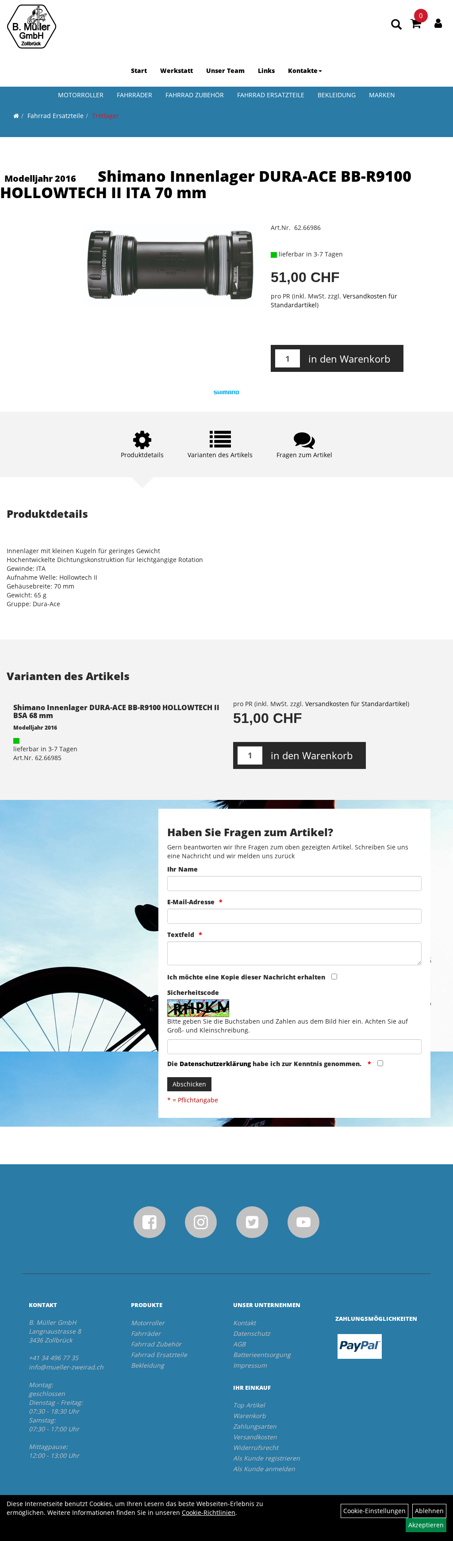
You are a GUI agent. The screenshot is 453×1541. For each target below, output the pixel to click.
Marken (382, 95)
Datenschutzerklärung (215, 1063)
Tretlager (105, 115)
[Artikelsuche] (396, 25)
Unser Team (225, 70)
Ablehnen (429, 1511)
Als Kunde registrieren (266, 1458)
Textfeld (180, 934)
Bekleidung (337, 95)
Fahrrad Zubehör (194, 95)
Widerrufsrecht (255, 1447)
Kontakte (303, 70)
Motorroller (81, 95)
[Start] (16, 115)
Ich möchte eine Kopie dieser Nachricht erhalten (246, 977)
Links (266, 70)
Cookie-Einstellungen (374, 1511)
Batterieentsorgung (262, 1354)
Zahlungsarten (254, 1426)
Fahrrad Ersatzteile (270, 95)
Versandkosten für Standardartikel (356, 704)
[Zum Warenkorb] (416, 25)
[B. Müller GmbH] (32, 26)
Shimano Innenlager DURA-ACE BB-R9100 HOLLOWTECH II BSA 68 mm (116, 711)
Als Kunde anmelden (264, 1469)
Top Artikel (249, 1405)
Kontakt (244, 1323)
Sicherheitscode (193, 992)
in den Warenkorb (349, 358)
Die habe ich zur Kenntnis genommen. (265, 1063)
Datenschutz (251, 1333)
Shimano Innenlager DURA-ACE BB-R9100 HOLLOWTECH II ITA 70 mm (205, 184)
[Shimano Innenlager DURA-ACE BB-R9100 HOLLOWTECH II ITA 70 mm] (170, 264)
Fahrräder (134, 95)
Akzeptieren (426, 1525)
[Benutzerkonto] (438, 23)
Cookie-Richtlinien (208, 1512)
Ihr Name (182, 869)
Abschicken (189, 1084)
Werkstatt (176, 70)
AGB (239, 1344)
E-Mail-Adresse (191, 902)
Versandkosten (255, 1437)
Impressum (250, 1365)
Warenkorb (249, 1415)
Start (139, 70)
